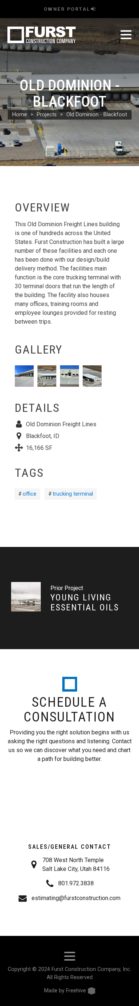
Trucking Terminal (73, 494)
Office (29, 494)
